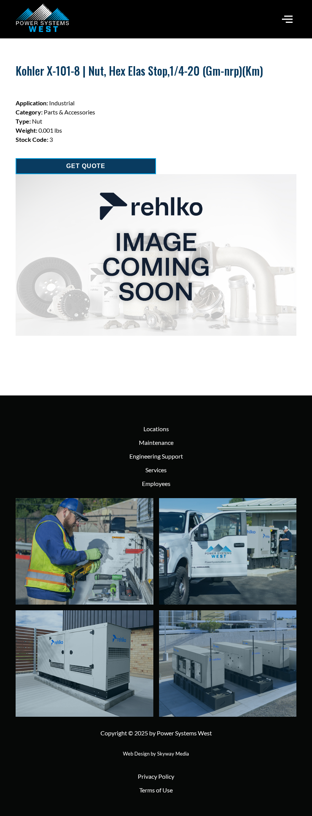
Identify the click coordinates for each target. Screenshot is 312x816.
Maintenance (156, 442)
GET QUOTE (85, 166)
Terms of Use (156, 790)
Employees (156, 483)
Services (156, 469)
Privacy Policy (156, 776)
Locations (156, 428)
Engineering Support (156, 456)
